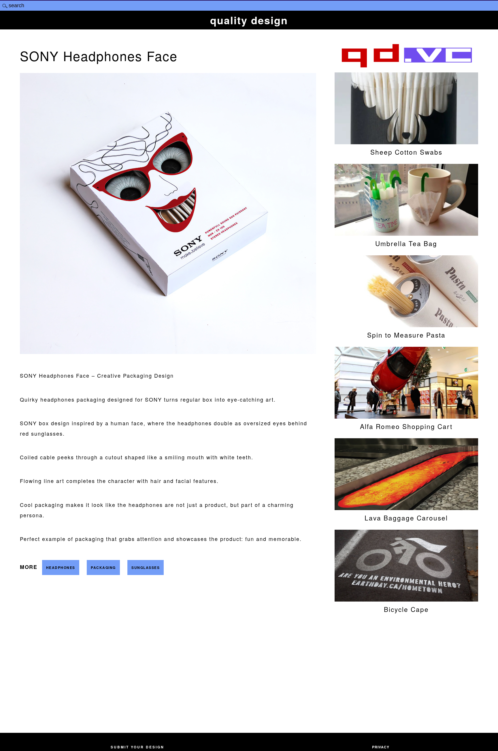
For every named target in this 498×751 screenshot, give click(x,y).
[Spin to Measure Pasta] (406, 324)
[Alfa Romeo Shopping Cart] (406, 415)
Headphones (60, 567)
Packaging (103, 567)
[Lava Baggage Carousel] (406, 507)
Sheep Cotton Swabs (406, 151)
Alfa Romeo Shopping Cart (406, 426)
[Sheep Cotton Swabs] (406, 141)
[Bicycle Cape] (406, 598)
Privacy (380, 747)
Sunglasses (145, 567)
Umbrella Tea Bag (406, 243)
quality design (249, 19)
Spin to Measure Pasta (406, 334)
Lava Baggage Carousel (406, 517)
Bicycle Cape (406, 609)
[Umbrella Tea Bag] (406, 232)
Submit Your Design (137, 747)
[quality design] (406, 66)
